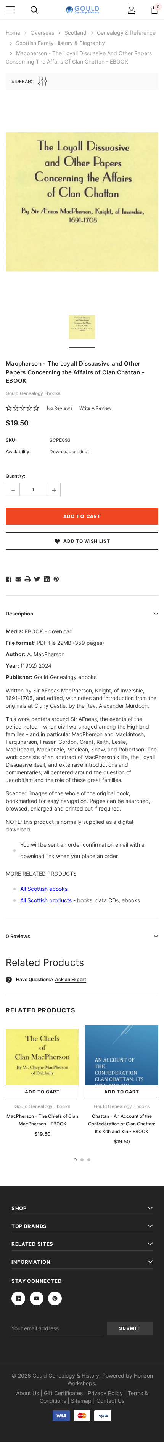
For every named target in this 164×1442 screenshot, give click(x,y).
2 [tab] (82, 1159)
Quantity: (15, 476)
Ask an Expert (70, 979)
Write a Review (95, 408)
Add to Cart (42, 1092)
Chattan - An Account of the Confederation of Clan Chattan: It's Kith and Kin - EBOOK (121, 1123)
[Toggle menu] (10, 9)
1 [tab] (75, 1159)
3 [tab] (88, 1159)
